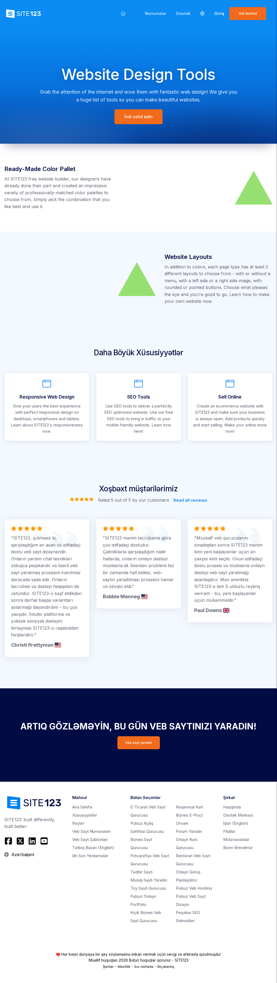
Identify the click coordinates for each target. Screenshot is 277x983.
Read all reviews (190, 500)
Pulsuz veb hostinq (194, 888)
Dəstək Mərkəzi (238, 815)
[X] (20, 841)
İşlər (235, 823)
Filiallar (229, 831)
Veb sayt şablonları (90, 839)
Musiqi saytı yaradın (148, 880)
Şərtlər (108, 966)
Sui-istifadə (143, 966)
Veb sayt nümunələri (91, 831)
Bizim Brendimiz (238, 847)
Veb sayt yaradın (138, 743)
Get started (248, 13)
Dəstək (183, 13)
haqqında (232, 807)
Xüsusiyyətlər (84, 815)
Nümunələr (156, 13)
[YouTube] (44, 841)
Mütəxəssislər (236, 839)
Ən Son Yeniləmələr (90, 855)
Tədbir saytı (141, 871)
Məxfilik (124, 966)
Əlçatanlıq (165, 966)
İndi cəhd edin (138, 116)
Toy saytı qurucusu (148, 888)
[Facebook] (9, 841)
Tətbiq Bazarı (93, 847)
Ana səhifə (82, 807)
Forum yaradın (189, 831)
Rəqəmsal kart (189, 807)
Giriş (219, 13)
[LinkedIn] (32, 841)
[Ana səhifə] (123, 13)
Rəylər (78, 823)
